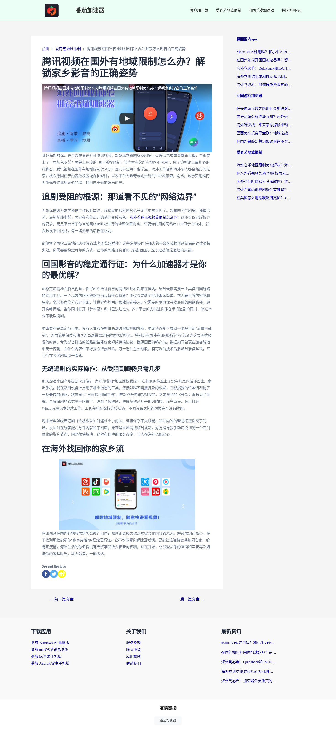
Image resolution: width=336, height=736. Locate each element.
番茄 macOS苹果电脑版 (49, 650)
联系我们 (133, 663)
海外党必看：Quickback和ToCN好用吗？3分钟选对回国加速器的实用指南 (264, 68)
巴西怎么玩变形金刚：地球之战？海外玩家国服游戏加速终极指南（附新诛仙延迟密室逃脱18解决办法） (264, 133)
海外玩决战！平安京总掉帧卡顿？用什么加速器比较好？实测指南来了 (264, 125)
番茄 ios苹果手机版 (46, 656)
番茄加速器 (90, 10)
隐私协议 (133, 650)
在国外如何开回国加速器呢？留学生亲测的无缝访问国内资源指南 (264, 60)
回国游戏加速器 (261, 10)
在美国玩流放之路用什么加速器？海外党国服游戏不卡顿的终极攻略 (264, 108)
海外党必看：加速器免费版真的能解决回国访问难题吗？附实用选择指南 (264, 85)
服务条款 (133, 643)
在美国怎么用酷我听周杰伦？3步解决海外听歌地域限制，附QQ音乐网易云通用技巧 (264, 198)
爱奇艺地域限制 (228, 10)
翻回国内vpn (291, 10)
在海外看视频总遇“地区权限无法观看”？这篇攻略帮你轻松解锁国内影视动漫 (264, 173)
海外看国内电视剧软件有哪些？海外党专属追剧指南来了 (264, 190)
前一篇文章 (61, 599)
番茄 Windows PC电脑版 (50, 643)
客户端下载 (199, 10)
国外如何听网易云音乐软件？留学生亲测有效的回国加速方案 (264, 181)
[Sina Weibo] (62, 574)
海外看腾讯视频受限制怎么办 (153, 217)
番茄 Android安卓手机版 (50, 663)
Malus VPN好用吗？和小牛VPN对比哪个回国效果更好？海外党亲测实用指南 (264, 52)
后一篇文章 (192, 599)
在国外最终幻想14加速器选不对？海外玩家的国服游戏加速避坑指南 (264, 141)
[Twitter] (54, 574)
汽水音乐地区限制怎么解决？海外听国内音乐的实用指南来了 (264, 165)
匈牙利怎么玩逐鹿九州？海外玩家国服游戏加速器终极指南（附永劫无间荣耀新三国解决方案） (264, 117)
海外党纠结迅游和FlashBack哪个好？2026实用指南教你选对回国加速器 (264, 77)
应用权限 (133, 656)
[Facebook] (46, 574)
